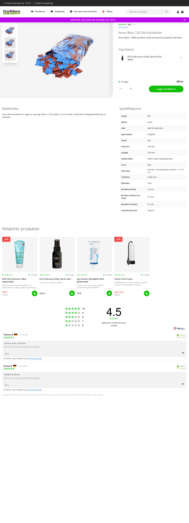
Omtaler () (123, 27)
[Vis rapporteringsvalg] (183, 353)
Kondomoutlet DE (35, 358)
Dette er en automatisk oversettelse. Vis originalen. (22, 347)
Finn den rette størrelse (85, 11)
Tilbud (109, 11)
